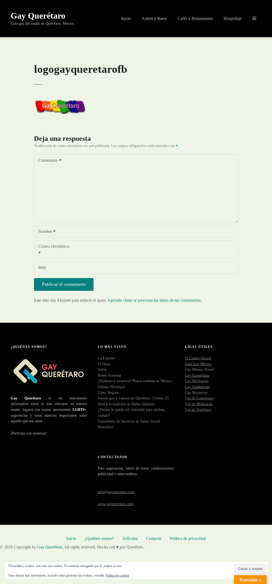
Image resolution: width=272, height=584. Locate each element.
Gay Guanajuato (197, 375)
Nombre (43, 232)
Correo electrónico (51, 250)
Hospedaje (232, 18)
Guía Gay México (198, 364)
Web (42, 267)
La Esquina (106, 358)
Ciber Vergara (108, 392)
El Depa (104, 364)
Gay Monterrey (196, 392)
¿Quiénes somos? (99, 538)
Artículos (130, 538)
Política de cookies (117, 575)
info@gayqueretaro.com (116, 492)
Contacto (153, 538)
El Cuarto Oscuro (198, 358)
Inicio (126, 18)
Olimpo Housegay (111, 387)
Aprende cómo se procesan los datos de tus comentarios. (154, 300)
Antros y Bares (154, 18)
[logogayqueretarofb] (60, 100)
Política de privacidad (188, 538)
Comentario (46, 161)
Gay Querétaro (38, 15)
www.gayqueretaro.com (115, 504)
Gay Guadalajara (197, 387)
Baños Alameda (109, 375)
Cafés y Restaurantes (195, 18)
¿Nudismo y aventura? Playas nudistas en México (135, 381)
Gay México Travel (199, 369)
